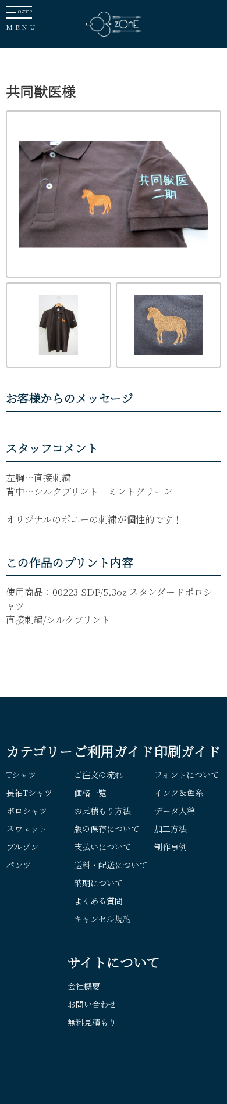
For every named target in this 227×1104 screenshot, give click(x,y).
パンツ (18, 864)
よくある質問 (98, 900)
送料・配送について (110, 864)
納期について (98, 882)
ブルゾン (22, 846)
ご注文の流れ (98, 774)
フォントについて (186, 774)
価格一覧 (90, 792)
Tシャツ (21, 774)
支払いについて (102, 846)
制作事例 (170, 846)
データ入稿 (174, 810)
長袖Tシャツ (29, 792)
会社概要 (84, 986)
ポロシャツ (26, 810)
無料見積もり (92, 1022)
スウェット (26, 828)
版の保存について (106, 828)
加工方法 (170, 828)
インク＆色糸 (178, 792)
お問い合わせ (92, 1004)
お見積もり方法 (102, 810)
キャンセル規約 (102, 918)
